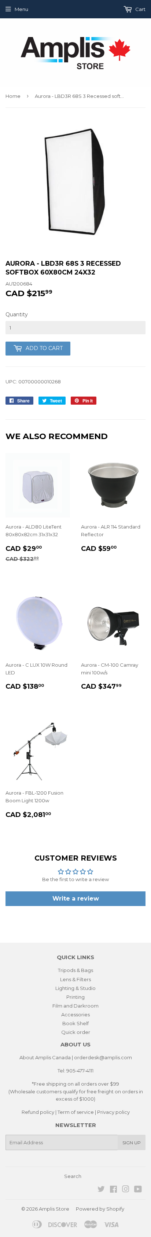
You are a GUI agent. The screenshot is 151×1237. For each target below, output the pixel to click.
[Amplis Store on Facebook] (113, 1190)
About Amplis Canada (45, 1057)
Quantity (16, 314)
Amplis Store (54, 1209)
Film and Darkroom (75, 1006)
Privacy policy (113, 1112)
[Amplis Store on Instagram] (125, 1190)
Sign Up (131, 1142)
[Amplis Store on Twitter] (101, 1190)
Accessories (75, 1014)
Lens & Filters (75, 979)
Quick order (75, 1032)
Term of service (76, 1112)
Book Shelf (75, 1023)
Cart (140, 9)
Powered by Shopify (100, 1209)
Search (72, 1176)
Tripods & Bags (75, 970)
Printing (75, 997)
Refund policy (38, 1112)
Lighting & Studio (75, 988)
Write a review (75, 898)
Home (13, 96)
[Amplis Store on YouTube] (138, 1190)
